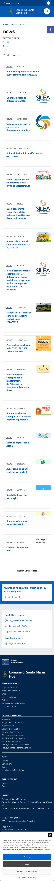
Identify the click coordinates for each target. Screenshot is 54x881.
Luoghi (5, 783)
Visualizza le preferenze (27, 871)
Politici (5, 700)
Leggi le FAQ (7, 826)
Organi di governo (10, 687)
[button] (50, 29)
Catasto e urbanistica (11, 728)
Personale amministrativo (13, 703)
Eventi (4, 786)
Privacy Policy (31, 877)
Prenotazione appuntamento (14, 829)
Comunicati (7, 763)
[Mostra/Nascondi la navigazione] (3, 11)
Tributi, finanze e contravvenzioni (16, 747)
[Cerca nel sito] (47, 11)
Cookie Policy (21, 877)
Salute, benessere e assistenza (15, 744)
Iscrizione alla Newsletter (13, 770)
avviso (6, 41)
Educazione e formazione (13, 735)
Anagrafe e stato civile (11, 722)
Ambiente (6, 719)
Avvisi (4, 766)
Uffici (4, 693)
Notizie (5, 760)
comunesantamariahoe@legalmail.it (22, 821)
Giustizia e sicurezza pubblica (15, 738)
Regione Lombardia (11, 3)
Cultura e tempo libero (11, 731)
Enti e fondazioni (9, 696)
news (5, 46)
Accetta (27, 856)
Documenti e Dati (9, 706)
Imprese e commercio (11, 741)
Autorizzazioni (8, 725)
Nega (27, 864)
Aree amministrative (11, 690)
